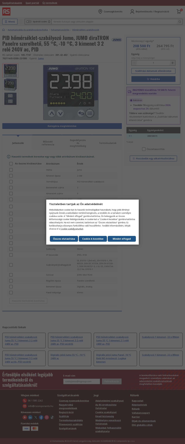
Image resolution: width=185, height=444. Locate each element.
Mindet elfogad (122, 238)
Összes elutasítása (64, 238)
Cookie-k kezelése (92, 238)
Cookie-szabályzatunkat (72, 228)
